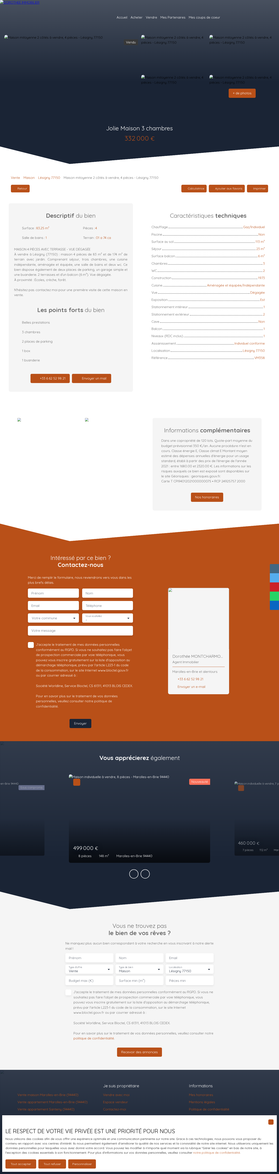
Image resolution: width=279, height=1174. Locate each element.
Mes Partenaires (172, 17)
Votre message (43, 630)
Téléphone (94, 606)
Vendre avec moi (116, 1095)
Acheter (137, 17)
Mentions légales (202, 1102)
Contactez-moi (114, 1109)
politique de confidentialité (93, 1038)
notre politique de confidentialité (216, 1153)
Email (35, 606)
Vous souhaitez (93, 616)
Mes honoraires (201, 1095)
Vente (15, 177)
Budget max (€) (81, 981)
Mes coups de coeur (204, 17)
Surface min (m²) (132, 981)
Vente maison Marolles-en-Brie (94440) (47, 1095)
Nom (89, 593)
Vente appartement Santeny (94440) (46, 1109)
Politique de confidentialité (209, 1109)
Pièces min (177, 981)
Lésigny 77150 (49, 177)
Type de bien (126, 967)
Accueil (122, 17)
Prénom (37, 593)
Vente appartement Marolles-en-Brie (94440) (52, 1102)
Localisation (175, 967)
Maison (29, 177)
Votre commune (44, 618)
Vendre (151, 17)
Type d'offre (75, 967)
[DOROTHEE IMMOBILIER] (35, 17)
